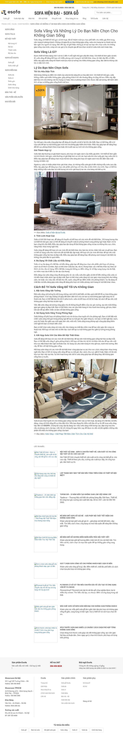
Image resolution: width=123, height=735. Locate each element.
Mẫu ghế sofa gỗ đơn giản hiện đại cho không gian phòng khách (88, 606)
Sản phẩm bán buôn (14, 97)
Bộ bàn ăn (12, 53)
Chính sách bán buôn (114, 7)
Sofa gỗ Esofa (11, 58)
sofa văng (10, 29)
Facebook (69, 2)
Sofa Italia (10, 34)
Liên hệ (105, 18)
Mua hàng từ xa (72, 18)
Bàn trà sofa (35, 730)
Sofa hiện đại (19, 18)
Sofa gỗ (6, 18)
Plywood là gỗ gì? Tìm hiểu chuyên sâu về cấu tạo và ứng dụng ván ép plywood (88, 586)
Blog (84, 18)
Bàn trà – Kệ (65, 696)
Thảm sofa (12, 50)
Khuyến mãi (56, 18)
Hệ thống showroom (98, 7)
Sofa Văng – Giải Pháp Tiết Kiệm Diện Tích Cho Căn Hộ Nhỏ (69, 434)
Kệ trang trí (12, 43)
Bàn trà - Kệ (10, 92)
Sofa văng (12, 84)
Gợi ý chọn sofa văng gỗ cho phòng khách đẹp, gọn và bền (86, 563)
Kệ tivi (10, 47)
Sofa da (11, 75)
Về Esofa (94, 18)
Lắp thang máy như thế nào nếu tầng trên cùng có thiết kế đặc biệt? (88, 474)
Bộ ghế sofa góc (50, 730)
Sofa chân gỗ (13, 66)
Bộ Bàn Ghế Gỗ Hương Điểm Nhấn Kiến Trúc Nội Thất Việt (84, 537)
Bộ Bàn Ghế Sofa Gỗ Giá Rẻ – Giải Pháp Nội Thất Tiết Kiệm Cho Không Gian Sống (86, 517)
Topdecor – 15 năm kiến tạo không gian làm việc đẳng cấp (85, 494)
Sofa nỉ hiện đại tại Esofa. (55, 232)
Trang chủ (85, 7)
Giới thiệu (44, 686)
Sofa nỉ (10, 78)
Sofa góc (11, 81)
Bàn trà (31, 18)
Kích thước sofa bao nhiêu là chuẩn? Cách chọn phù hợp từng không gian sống (88, 629)
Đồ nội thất (43, 18)
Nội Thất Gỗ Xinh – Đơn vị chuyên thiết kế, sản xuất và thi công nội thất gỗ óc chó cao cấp (88, 453)
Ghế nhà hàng (13, 88)
